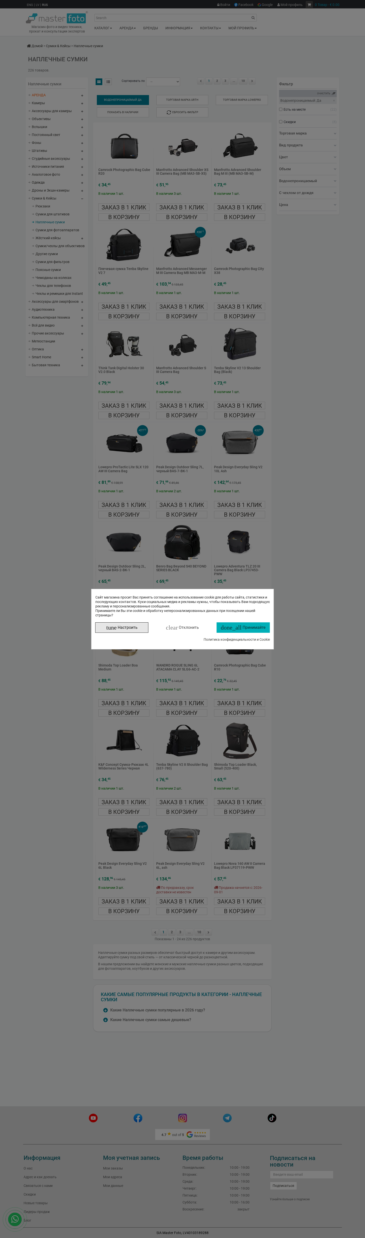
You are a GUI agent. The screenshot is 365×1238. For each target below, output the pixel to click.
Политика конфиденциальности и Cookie (237, 639)
